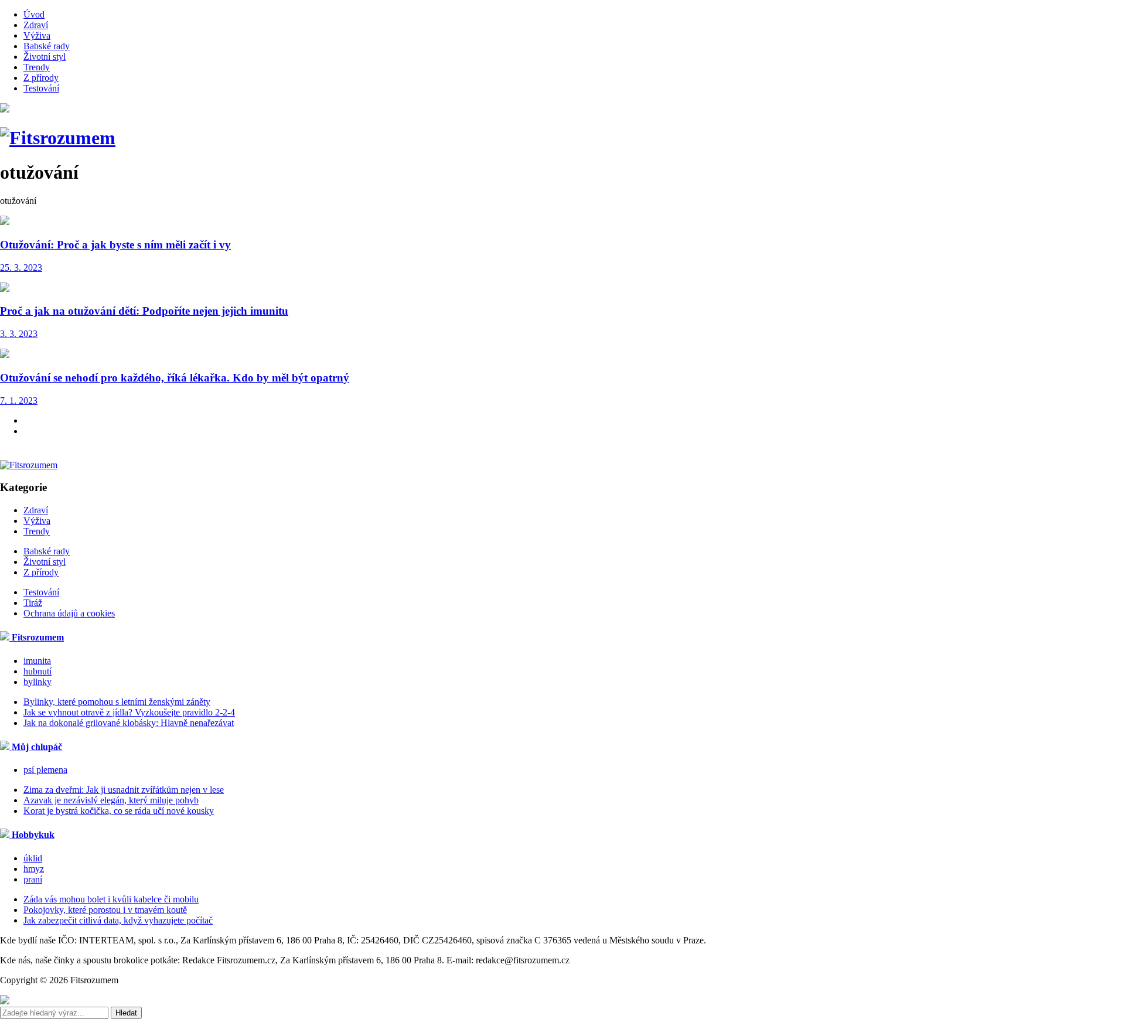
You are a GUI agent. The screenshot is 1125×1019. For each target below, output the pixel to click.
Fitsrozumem (36, 637)
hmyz (33, 869)
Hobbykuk (31, 835)
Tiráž (32, 603)
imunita (37, 661)
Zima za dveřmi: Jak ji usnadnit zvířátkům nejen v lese (123, 790)
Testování (41, 88)
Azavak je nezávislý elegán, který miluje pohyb (111, 800)
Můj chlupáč (35, 747)
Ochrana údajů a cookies (69, 613)
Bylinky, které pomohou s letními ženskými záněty (116, 702)
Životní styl (44, 57)
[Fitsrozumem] (57, 137)
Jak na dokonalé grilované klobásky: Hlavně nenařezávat (128, 723)
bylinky (37, 682)
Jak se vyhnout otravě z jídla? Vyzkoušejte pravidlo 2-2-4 (129, 712)
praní (32, 879)
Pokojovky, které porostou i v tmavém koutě (105, 910)
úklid (32, 858)
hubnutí (37, 671)
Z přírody (41, 78)
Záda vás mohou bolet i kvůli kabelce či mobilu (111, 899)
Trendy (36, 67)
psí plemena (45, 770)
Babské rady (46, 46)
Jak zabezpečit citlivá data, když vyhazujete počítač (118, 920)
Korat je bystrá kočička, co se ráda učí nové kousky (118, 811)
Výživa (36, 35)
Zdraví (35, 25)
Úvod (34, 14)
